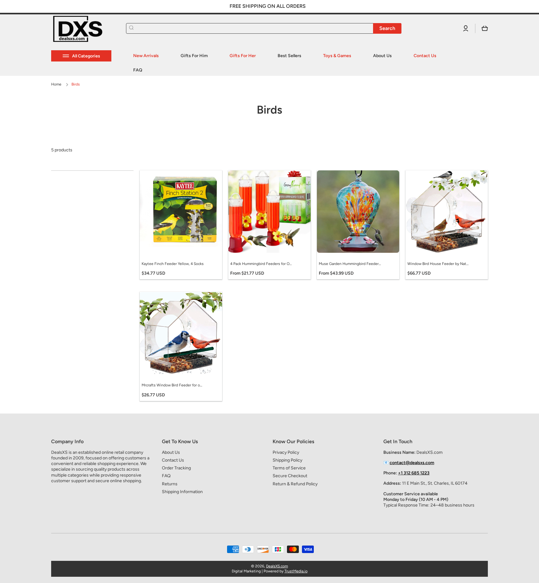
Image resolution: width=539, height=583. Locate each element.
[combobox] (263, 28)
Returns (169, 484)
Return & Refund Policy (295, 484)
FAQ (166, 475)
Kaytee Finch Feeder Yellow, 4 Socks (173, 264)
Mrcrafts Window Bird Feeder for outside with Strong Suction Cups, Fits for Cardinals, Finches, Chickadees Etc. (173, 385)
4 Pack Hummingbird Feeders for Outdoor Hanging (261, 264)
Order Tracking (176, 468)
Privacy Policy (286, 452)
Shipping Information (182, 491)
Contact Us (173, 460)
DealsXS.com (277, 566)
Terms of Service (289, 468)
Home (56, 84)
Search (387, 28)
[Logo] (82, 28)
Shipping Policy (287, 460)
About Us (171, 452)
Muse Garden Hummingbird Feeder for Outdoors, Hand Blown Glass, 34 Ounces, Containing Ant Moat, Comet (350, 264)
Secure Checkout (290, 475)
